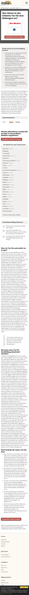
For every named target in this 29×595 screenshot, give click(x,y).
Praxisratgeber (5, 554)
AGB (2, 569)
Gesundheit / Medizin (14, 8)
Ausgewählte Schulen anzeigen (14, 37)
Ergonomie (6, 158)
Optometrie (8, 184)
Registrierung (4, 582)
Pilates (7, 194)
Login (2, 584)
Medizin (7, 182)
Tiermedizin (8, 208)
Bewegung (5, 151)
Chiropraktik (6, 153)
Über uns (3, 565)
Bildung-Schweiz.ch (5, 8)
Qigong (7, 196)
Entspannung (9, 156)
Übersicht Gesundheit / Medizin (11, 215)
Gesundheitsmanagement (12, 170)
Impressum (4, 567)
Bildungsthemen (5, 542)
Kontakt (3, 580)
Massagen (8, 180)
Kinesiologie (8, 175)
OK (24, 587)
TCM (6, 204)
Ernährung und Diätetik (11, 160)
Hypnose (8, 172)
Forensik (5, 168)
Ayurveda (8, 148)
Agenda (3, 546)
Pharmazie (8, 192)
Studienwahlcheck (6, 557)
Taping (7, 201)
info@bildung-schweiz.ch (7, 529)
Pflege (7, 189)
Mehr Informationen (7, 593)
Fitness (7, 165)
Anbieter (3, 544)
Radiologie (5, 199)
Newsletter (4, 539)
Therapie (8, 206)
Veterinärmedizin (7, 211)
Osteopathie (8, 187)
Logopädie (8, 177)
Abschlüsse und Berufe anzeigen (11, 139)
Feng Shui (8, 163)
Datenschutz (4, 572)
